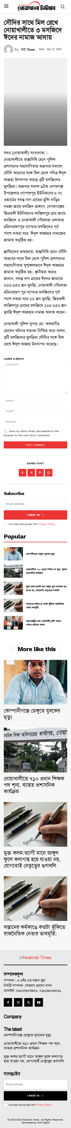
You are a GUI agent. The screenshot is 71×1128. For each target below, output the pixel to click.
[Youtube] (39, 1002)
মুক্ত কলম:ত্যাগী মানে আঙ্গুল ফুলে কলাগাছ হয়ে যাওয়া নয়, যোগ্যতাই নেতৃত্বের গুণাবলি (46, 588)
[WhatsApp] (48, 473)
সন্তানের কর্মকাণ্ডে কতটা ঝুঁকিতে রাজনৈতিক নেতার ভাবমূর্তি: (45, 605)
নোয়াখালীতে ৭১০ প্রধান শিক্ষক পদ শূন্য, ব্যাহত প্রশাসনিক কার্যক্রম (34, 785)
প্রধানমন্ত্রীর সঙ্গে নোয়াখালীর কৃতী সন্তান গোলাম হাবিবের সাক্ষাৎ (43, 622)
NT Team (28, 49)
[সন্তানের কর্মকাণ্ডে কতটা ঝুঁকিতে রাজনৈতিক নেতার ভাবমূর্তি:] (13, 605)
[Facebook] (22, 473)
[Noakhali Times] (36, 6)
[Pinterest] (40, 473)
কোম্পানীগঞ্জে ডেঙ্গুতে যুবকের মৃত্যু (40, 554)
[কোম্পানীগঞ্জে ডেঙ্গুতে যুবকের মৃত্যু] (13, 553)
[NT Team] (9, 49)
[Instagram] (18, 1002)
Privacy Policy (46, 524)
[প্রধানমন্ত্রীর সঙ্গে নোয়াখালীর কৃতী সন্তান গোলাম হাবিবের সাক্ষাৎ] (13, 622)
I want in (33, 515)
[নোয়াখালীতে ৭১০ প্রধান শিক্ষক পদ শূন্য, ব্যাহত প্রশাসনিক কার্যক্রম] (13, 571)
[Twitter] (31, 473)
